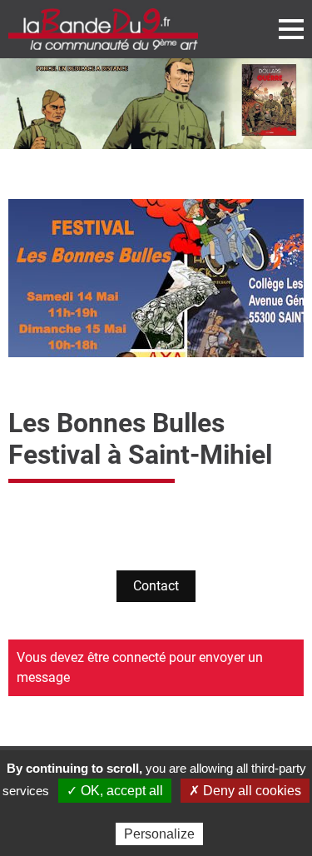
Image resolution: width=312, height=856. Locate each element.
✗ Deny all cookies (245, 791)
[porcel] (156, 103)
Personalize (159, 834)
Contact (156, 586)
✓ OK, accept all (115, 791)
